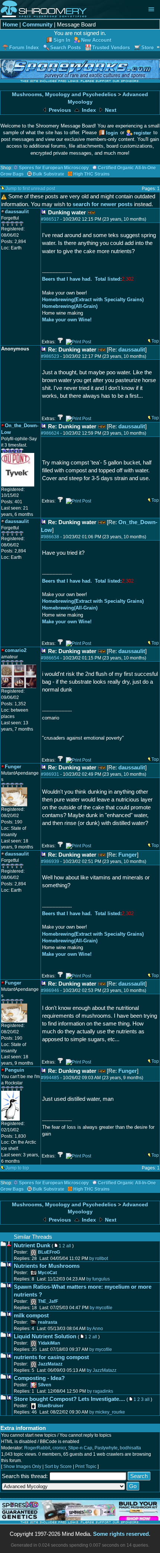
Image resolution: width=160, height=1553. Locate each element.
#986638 (50, 536)
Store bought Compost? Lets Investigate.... (69, 1399)
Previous (59, 110)
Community (37, 24)
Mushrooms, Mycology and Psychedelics (64, 94)
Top (155, 341)
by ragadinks (100, 1391)
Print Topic (85, 1466)
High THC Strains (91, 174)
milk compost (31, 1315)
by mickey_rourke (107, 1412)
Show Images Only (22, 1466)
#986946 (50, 990)
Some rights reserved (121, 1534)
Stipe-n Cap (80, 1447)
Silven (44, 1384)
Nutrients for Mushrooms (47, 1266)
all (68, 1245)
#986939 (50, 861)
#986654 (50, 658)
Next (109, 110)
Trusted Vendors (111, 47)
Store (147, 47)
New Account (96, 40)
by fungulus (98, 1279)
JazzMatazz (50, 1364)
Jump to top (17, 1168)
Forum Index (24, 47)
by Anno (95, 1328)
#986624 (50, 433)
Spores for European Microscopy (54, 167)
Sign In (62, 40)
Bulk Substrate (48, 174)
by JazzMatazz (101, 1370)
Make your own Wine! (67, 319)
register (142, 133)
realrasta (47, 1322)
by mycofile (101, 1307)
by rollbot (98, 1258)
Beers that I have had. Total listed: (82, 279)
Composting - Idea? (39, 1378)
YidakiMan (49, 1343)
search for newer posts (102, 204)
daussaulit (131, 349)
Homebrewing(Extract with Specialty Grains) (93, 299)
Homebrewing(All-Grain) (69, 306)
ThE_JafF (48, 1301)
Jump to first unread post (30, 188)
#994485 (50, 1077)
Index (88, 110)
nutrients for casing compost (51, 1357)
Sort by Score (58, 1466)
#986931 (50, 774)
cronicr (59, 1447)
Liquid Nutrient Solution (45, 1336)
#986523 (50, 356)
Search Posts (65, 47)
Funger (127, 854)
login (112, 133)
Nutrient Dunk (32, 1245)
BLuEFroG (49, 1252)
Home (10, 24)
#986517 (50, 219)
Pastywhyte (106, 1447)
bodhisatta (130, 1447)
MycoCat (47, 1272)
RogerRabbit (37, 1447)
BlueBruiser (51, 1405)
